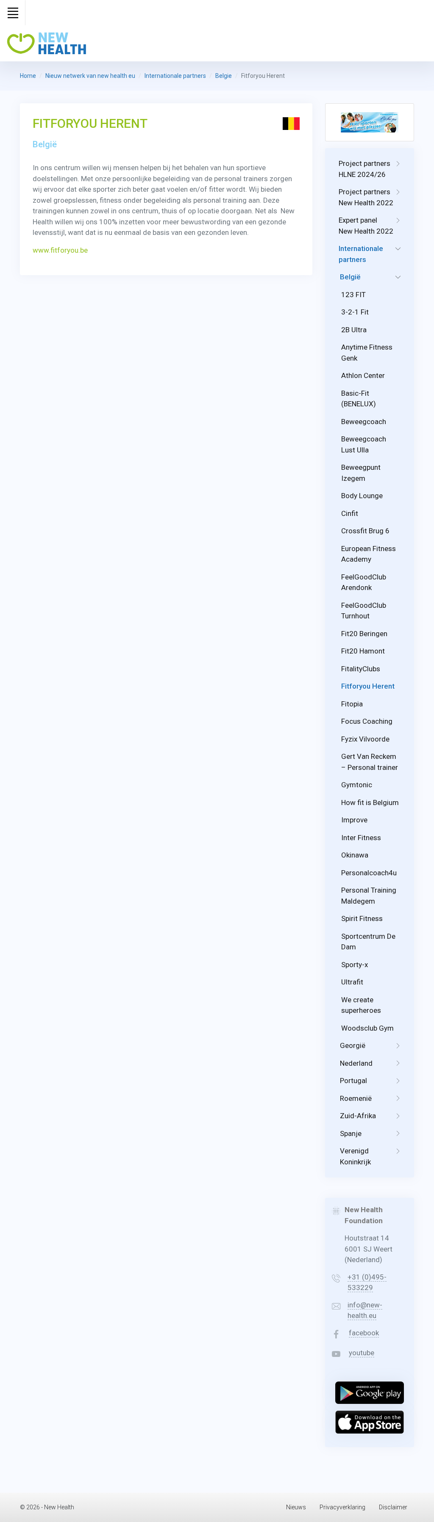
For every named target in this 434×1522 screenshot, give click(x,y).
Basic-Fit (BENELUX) (358, 398)
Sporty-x (354, 964)
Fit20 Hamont (363, 651)
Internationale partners (175, 75)
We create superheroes (361, 1005)
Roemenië (356, 1098)
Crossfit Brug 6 (365, 531)
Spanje (351, 1133)
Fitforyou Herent (368, 686)
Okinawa (354, 855)
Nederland (356, 1063)
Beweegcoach (363, 421)
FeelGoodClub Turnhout (363, 610)
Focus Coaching (366, 721)
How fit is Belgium (370, 802)
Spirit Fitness (362, 918)
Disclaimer (393, 1507)
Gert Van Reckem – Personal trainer (369, 762)
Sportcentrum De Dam (368, 941)
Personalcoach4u (369, 873)
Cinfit (349, 513)
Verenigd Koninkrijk (355, 1156)
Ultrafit (352, 982)
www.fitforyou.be (60, 250)
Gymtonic (356, 784)
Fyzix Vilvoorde (365, 739)
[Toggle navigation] (12, 12)
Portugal (353, 1080)
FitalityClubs (360, 668)
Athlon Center (363, 375)
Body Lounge (362, 495)
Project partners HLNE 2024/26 (364, 169)
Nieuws (296, 1507)
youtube (361, 1352)
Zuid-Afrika (358, 1115)
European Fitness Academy (368, 554)
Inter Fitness (361, 837)
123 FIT (353, 294)
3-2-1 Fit (355, 312)
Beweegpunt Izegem (361, 473)
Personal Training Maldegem (368, 895)
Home (28, 75)
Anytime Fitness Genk (366, 352)
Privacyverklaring (342, 1507)
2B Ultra (354, 329)
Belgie (223, 75)
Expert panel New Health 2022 (366, 225)
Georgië (352, 1045)
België (350, 277)
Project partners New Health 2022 (366, 197)
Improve (354, 820)
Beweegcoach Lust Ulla (363, 444)
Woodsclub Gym (367, 1028)
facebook (364, 1333)
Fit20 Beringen (364, 633)
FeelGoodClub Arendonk (363, 582)
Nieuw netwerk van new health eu (90, 75)
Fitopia (352, 704)
